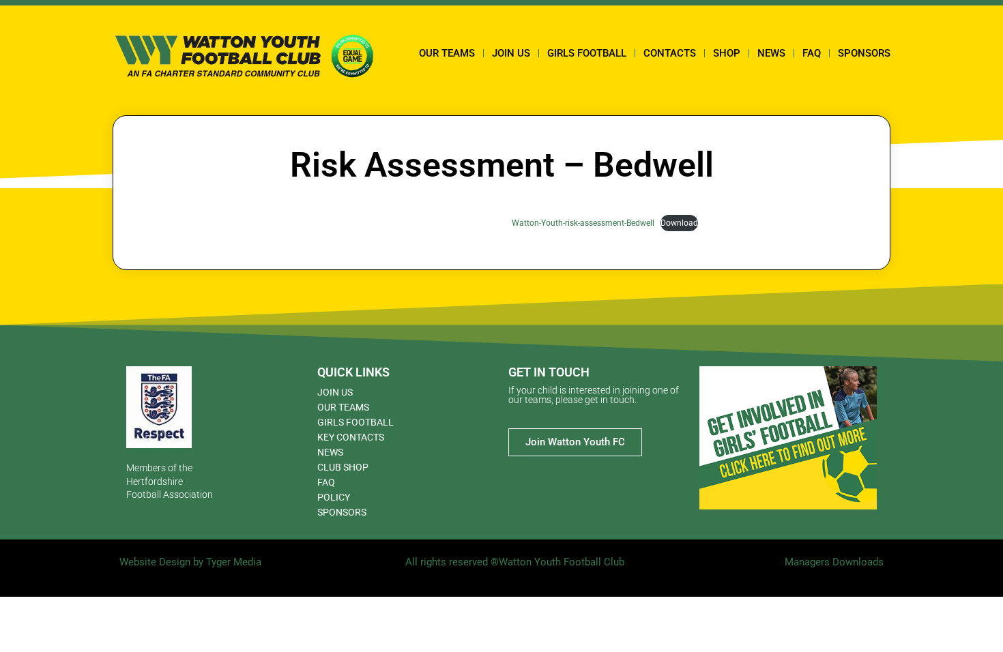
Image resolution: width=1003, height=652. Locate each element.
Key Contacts (350, 437)
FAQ (811, 53)
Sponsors (864, 53)
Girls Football (586, 53)
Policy (333, 497)
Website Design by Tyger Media (190, 562)
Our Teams (447, 53)
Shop (726, 53)
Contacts (669, 53)
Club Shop (342, 467)
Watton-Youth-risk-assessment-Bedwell (583, 223)
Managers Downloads (834, 562)
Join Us (511, 53)
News (771, 53)
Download (679, 223)
